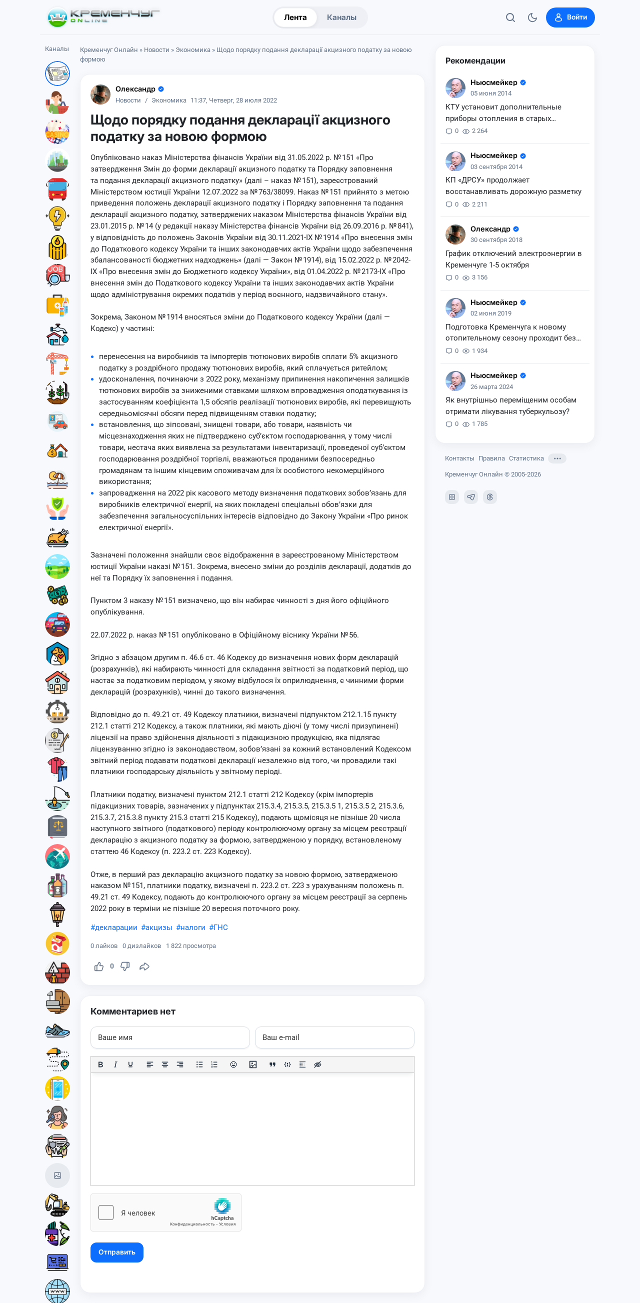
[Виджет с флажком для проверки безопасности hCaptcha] (166, 1213)
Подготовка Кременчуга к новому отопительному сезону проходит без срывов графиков (511, 333)
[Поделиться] (144, 966)
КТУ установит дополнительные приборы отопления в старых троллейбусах (504, 113)
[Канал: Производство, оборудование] (57, 711)
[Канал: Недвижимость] (57, 450)
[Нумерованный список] (214, 1065)
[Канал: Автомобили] (57, 624)
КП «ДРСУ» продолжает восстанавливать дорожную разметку (514, 186)
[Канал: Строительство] (57, 363)
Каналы (341, 17)
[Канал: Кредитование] (57, 740)
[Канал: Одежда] (57, 769)
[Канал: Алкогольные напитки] (57, 885)
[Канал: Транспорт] (57, 189)
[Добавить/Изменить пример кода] (287, 1065)
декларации (116, 927)
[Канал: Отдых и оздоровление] (57, 479)
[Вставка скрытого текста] (317, 1065)
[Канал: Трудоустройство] (57, 276)
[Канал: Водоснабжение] (57, 334)
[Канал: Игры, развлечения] (57, 131)
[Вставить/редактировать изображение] (253, 1065)
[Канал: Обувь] (57, 1030)
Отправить (117, 1252)
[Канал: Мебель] (57, 1001)
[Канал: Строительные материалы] (57, 972)
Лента (295, 17)
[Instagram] (452, 497)
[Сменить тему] (532, 17)
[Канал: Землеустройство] (57, 566)
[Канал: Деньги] (57, 595)
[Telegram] (471, 497)
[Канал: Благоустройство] (57, 160)
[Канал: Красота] (57, 1117)
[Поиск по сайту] (510, 17)
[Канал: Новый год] (57, 1175)
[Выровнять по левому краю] (150, 1065)
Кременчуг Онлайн (109, 50)
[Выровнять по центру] (165, 1065)
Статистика (526, 458)
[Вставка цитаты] (272, 1065)
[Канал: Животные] (57, 653)
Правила (491, 458)
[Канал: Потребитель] (57, 102)
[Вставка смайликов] (234, 1065)
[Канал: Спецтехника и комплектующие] (57, 1204)
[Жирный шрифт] (100, 1065)
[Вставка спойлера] (302, 1065)
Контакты (459, 458)
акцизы (159, 927)
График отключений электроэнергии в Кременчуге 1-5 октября (514, 259)
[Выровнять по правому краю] (180, 1065)
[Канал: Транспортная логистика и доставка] (57, 1059)
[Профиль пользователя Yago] (100, 94)
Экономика (193, 50)
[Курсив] (115, 1065)
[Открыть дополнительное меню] (557, 459)
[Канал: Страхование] (57, 1146)
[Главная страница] (103, 17)
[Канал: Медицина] (57, 305)
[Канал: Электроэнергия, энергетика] (57, 218)
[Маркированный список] (199, 1065)
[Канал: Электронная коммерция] (57, 1262)
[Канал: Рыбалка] (57, 798)
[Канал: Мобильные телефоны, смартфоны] (57, 1088)
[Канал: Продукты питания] (57, 537)
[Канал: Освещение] (57, 914)
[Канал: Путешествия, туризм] (57, 856)
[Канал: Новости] (57, 73)
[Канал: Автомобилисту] (57, 421)
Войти (577, 17)
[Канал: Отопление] (57, 247)
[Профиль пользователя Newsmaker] (456, 88)
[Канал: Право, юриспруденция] (57, 827)
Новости (157, 50)
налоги (193, 927)
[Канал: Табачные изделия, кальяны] (57, 943)
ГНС (221, 927)
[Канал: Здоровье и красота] (57, 1233)
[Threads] (490, 497)
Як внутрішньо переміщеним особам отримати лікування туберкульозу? (511, 406)
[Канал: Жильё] (57, 682)
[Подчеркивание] (130, 1065)
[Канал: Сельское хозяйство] (57, 392)
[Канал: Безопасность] (57, 508)
